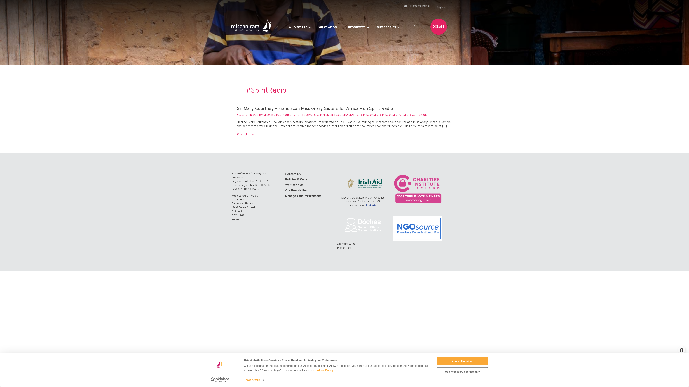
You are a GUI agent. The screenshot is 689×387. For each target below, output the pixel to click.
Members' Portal (420, 6)
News (252, 115)
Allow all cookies (462, 361)
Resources (356, 28)
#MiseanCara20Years (394, 115)
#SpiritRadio (419, 115)
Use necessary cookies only (462, 371)
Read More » (245, 135)
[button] (681, 350)
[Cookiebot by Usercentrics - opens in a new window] (220, 380)
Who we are (298, 28)
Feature (242, 115)
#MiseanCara (369, 115)
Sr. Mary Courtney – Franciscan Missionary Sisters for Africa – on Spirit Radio (315, 109)
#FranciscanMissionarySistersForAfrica (332, 115)
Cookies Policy (323, 370)
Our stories (386, 28)
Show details (252, 379)
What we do (327, 28)
